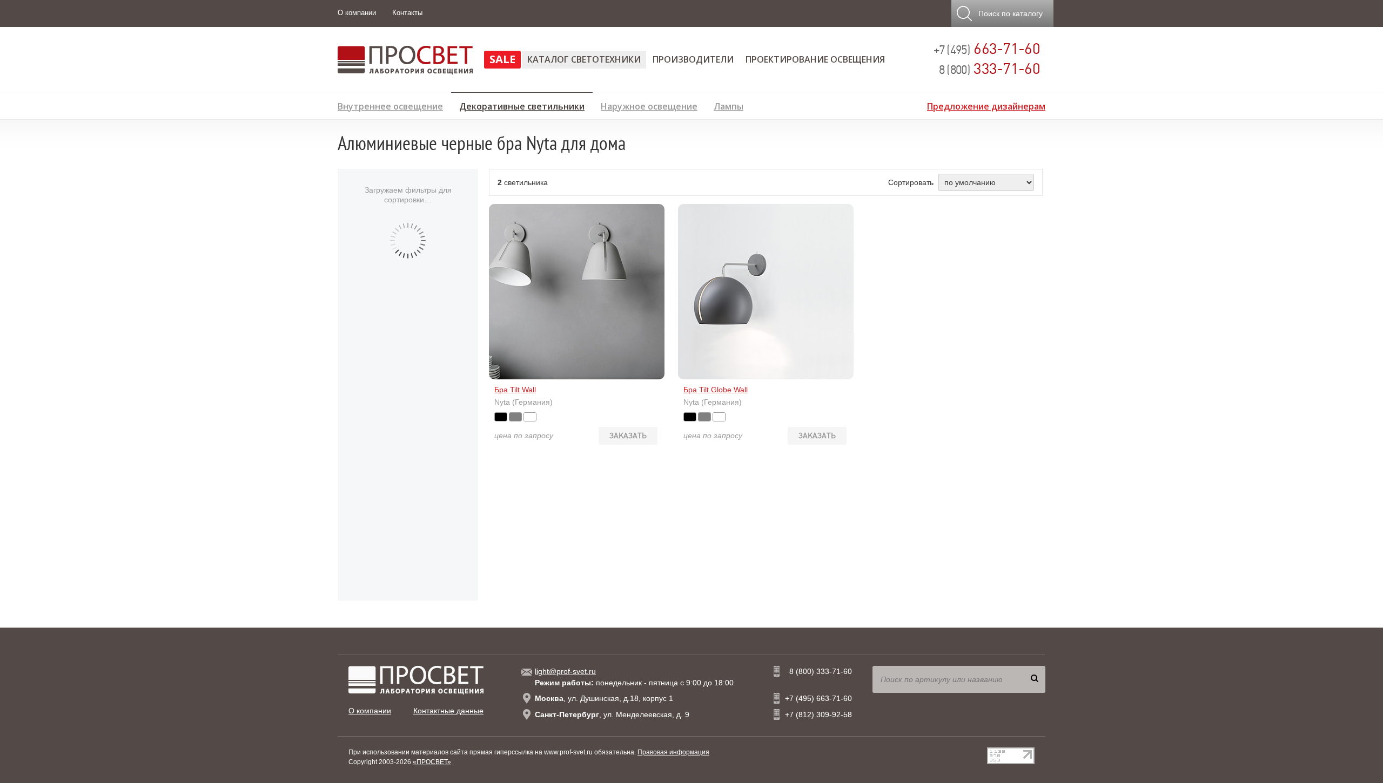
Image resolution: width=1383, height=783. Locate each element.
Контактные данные (448, 710)
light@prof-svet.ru (565, 671)
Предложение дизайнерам (986, 105)
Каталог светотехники (584, 59)
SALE (502, 59)
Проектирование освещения (815, 59)
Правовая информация (673, 752)
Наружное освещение (649, 105)
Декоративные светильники (522, 104)
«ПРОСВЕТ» (432, 762)
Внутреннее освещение (390, 105)
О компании (357, 13)
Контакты (407, 13)
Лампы (728, 105)
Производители (693, 59)
